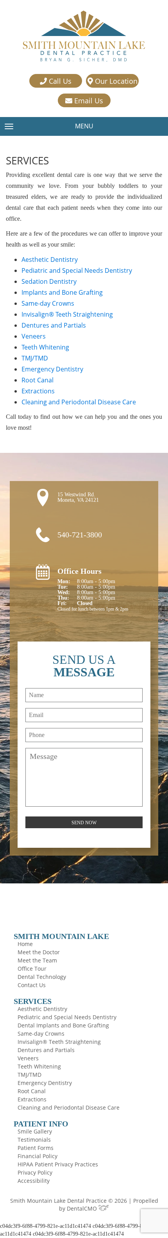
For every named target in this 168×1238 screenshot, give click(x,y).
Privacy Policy (35, 1172)
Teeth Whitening (45, 347)
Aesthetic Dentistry (49, 259)
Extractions (38, 391)
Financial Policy (37, 1156)
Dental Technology (42, 976)
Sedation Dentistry (49, 281)
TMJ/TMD (34, 358)
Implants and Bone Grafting (62, 292)
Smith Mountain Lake (61, 936)
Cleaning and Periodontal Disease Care (78, 402)
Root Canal (37, 380)
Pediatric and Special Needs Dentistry (76, 270)
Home (25, 944)
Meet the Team (37, 960)
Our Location (115, 81)
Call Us (59, 81)
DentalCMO (82, 1208)
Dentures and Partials (53, 325)
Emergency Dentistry (52, 369)
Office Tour (32, 968)
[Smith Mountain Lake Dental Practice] (84, 37)
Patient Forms (36, 1148)
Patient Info (41, 1124)
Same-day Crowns (47, 303)
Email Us (87, 100)
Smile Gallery (35, 1131)
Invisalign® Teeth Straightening (67, 314)
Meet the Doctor (39, 952)
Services (33, 1001)
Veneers (33, 336)
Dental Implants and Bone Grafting (63, 1025)
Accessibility (34, 1180)
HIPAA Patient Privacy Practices (58, 1164)
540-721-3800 (79, 535)
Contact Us (32, 985)
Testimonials (34, 1139)
